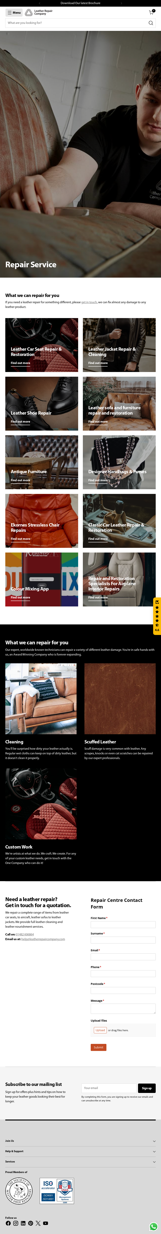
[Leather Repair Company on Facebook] (8, 1224)
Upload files (99, 1020)
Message (103, 1000)
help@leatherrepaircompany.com (43, 939)
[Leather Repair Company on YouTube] (45, 1224)
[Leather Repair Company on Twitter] (38, 1224)
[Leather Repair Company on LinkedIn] (23, 1224)
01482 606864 (25, 934)
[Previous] (39, 3)
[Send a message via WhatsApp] (153, 1226)
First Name (105, 918)
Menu (17, 12)
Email (101, 950)
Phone (102, 967)
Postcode (104, 984)
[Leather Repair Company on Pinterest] (31, 1224)
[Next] (121, 3)
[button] (157, 616)
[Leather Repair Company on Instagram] (16, 1224)
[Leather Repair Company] (38, 12)
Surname (103, 933)
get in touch (89, 302)
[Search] (151, 23)
